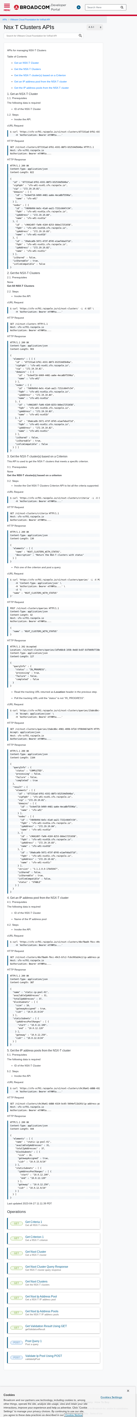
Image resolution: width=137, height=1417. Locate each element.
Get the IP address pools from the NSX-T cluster (41, 87)
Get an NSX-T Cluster (26, 62)
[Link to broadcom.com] (32, 7)
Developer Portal (58, 7)
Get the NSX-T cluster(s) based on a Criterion (40, 75)
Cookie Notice (73, 1415)
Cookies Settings (111, 1397)
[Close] (128, 1391)
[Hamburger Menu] (7, 5)
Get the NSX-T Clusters (27, 69)
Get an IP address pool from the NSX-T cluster (40, 81)
